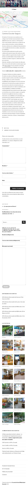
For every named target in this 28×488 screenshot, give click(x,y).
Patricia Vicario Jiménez (8, 451)
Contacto (4, 474)
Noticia (6, 128)
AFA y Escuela (13, 442)
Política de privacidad (7, 471)
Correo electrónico (7, 173)
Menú (14, 9)
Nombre (4, 165)
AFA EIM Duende (10, 2)
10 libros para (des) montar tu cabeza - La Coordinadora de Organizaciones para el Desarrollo (12, 436)
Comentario (5, 146)
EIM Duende (17, 31)
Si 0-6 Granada (5, 468)
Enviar (6, 286)
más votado (7, 65)
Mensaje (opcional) (7, 246)
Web (3, 180)
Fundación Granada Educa (8, 465)
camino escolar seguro (11, 130)
